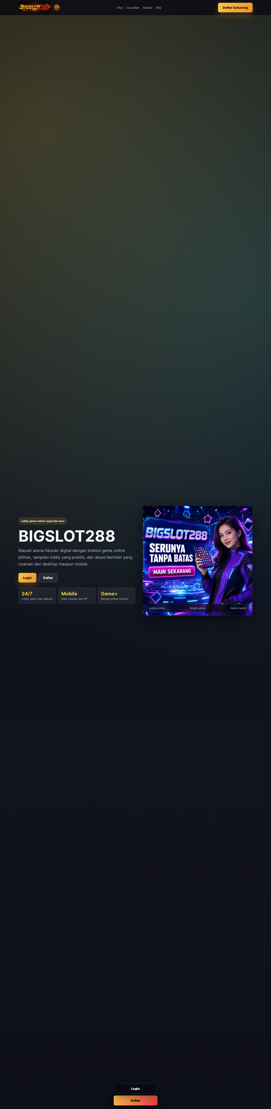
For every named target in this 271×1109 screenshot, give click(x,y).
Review (147, 7)
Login (135, 1089)
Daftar (135, 1100)
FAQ (158, 7)
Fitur (120, 7)
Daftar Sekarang (235, 8)
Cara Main (132, 7)
